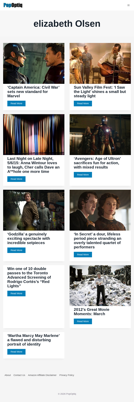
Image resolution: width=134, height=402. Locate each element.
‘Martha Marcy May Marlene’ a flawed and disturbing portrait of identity (33, 339)
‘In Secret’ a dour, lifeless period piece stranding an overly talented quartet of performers (97, 240)
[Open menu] (128, 5)
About (8, 375)
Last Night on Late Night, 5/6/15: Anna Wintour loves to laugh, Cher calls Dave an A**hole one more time (33, 165)
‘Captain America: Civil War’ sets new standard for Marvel (33, 91)
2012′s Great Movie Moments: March (91, 311)
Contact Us (19, 375)
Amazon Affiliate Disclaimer (42, 375)
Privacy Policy (66, 375)
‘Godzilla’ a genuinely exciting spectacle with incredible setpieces (28, 238)
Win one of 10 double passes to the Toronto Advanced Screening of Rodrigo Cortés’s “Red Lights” (29, 277)
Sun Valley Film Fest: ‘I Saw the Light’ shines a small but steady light (100, 91)
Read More (18, 104)
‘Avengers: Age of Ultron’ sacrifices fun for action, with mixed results (97, 162)
